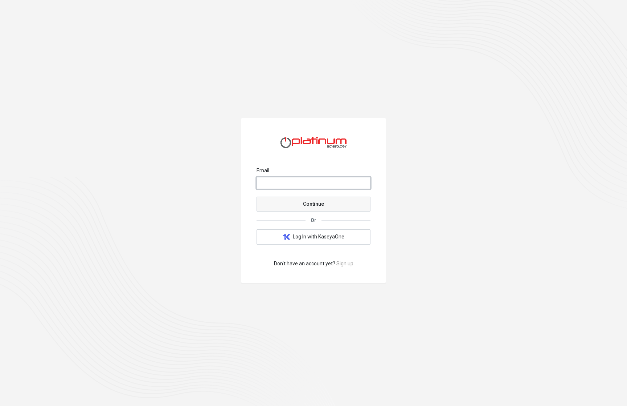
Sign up (344, 263)
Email (263, 170)
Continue (313, 204)
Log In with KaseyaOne (318, 237)
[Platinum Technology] (313, 150)
